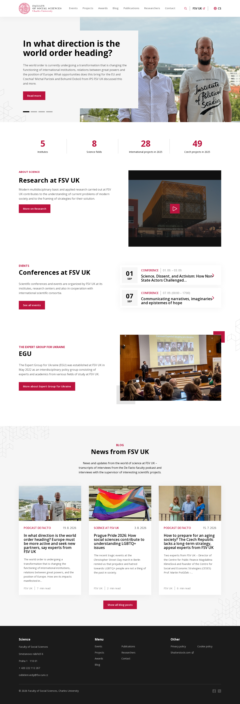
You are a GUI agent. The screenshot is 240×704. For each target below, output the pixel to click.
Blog (116, 8)
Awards (103, 8)
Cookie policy (204, 646)
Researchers (152, 8)
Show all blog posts (120, 604)
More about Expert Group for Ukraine (47, 386)
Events (73, 8)
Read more (34, 95)
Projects (88, 8)
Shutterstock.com (181, 652)
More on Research (34, 208)
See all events (32, 305)
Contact (170, 8)
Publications (131, 8)
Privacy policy (178, 646)
